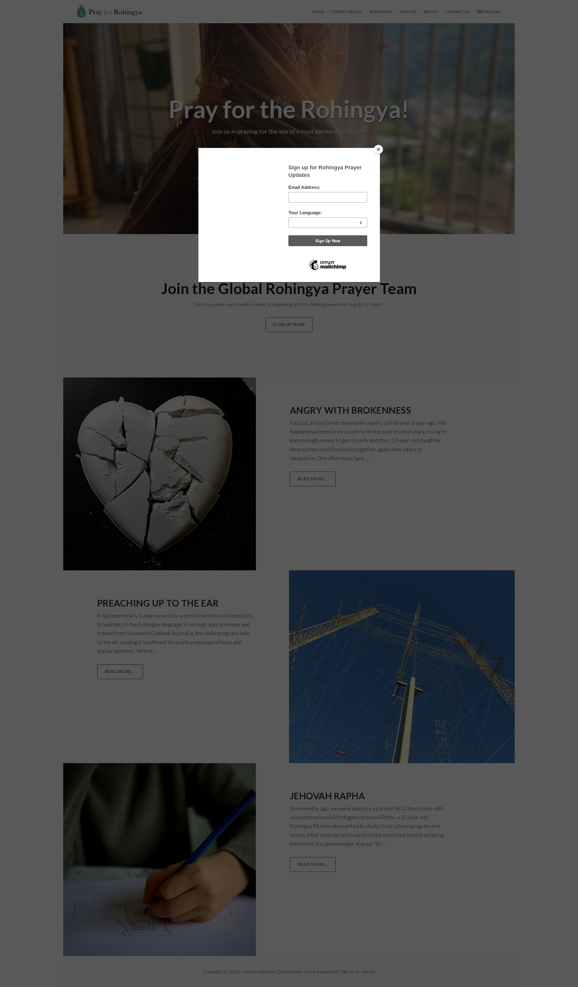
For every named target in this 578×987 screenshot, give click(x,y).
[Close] (378, 149)
